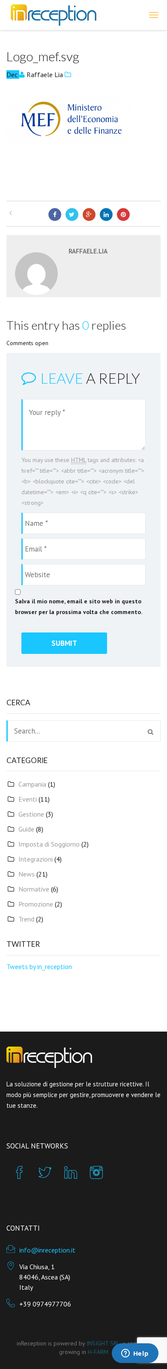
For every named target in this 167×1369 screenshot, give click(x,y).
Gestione (31, 814)
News (26, 874)
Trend (26, 919)
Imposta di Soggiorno (49, 844)
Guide (26, 829)
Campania (32, 784)
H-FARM (98, 1352)
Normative (33, 889)
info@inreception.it (47, 1250)
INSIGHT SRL (103, 1343)
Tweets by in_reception (39, 966)
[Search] (150, 732)
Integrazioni (35, 859)
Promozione (35, 904)
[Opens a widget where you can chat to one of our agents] (134, 1354)
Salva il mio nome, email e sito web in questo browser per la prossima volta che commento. (78, 606)
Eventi (27, 799)
